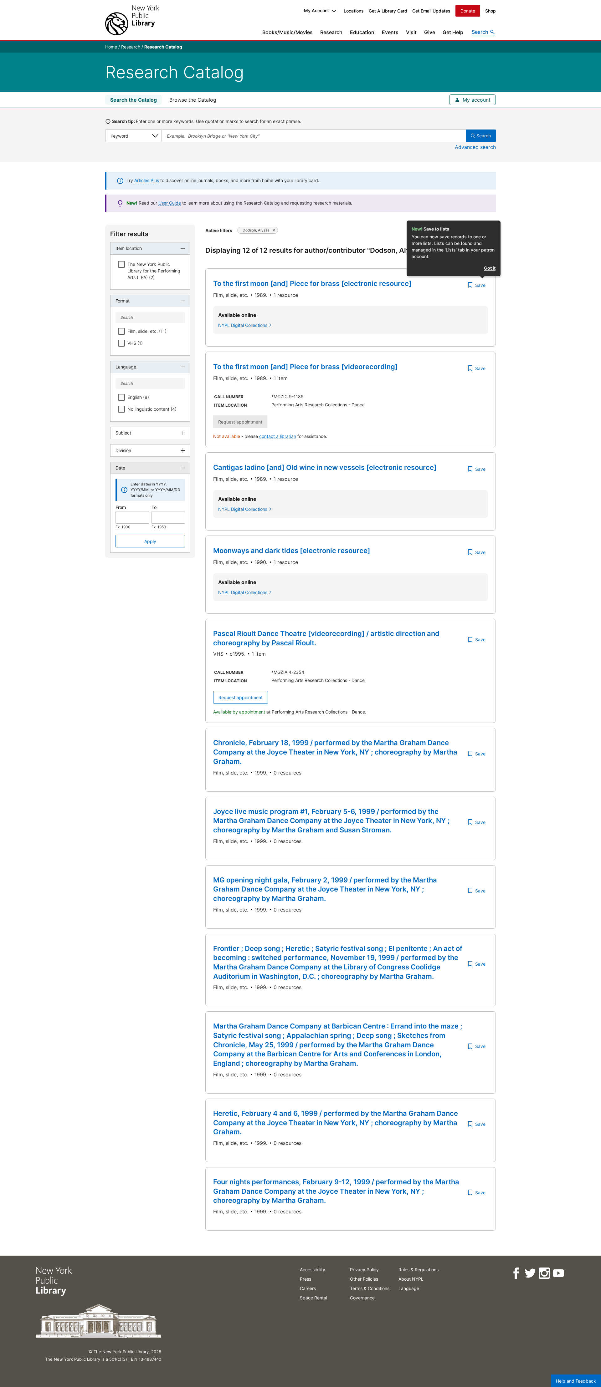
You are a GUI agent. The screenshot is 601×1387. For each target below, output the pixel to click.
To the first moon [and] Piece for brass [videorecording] (305, 367)
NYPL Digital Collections (242, 325)
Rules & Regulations (418, 1269)
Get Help (453, 32)
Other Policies (364, 1279)
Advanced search (475, 147)
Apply (150, 541)
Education (362, 32)
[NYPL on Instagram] (544, 1273)
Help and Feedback (576, 1381)
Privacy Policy (364, 1269)
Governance (362, 1297)
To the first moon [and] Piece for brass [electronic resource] (312, 283)
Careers (308, 1288)
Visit (411, 32)
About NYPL (411, 1279)
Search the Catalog (133, 100)
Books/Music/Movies (287, 32)
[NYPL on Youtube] (558, 1273)
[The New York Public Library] (132, 20)
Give (429, 32)
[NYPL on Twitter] (530, 1273)
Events (390, 32)
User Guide (169, 203)
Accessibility (312, 1269)
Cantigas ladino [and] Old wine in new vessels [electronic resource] (325, 467)
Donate (467, 10)
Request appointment (240, 697)
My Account (316, 10)
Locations (354, 10)
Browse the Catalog (192, 100)
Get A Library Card (388, 10)
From (121, 507)
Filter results (129, 234)
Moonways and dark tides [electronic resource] (291, 550)
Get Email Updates (431, 10)
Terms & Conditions (369, 1288)
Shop (490, 10)
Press (305, 1279)
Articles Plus (146, 180)
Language (408, 1288)
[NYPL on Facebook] (516, 1273)
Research (331, 32)
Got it (490, 268)
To (154, 507)
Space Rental (313, 1297)
